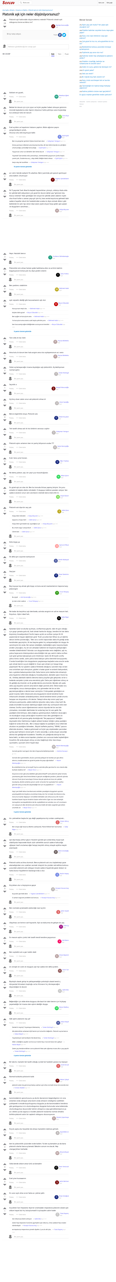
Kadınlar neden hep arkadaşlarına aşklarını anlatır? (96, 57)
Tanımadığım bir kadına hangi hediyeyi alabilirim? (95, 87)
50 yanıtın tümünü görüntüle (23, 167)
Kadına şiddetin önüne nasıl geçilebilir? (96, 91)
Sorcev (16, 3)
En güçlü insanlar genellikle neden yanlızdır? (96, 94)
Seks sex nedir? (87, 73)
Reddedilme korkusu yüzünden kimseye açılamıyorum (95, 48)
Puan (67, 54)
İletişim (82, 104)
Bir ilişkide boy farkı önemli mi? (93, 77)
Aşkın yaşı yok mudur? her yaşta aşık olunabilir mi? (94, 26)
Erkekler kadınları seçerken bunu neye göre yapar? (97, 31)
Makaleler (82, 102)
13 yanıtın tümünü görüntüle (22, 331)
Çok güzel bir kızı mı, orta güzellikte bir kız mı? (96, 42)
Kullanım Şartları (102, 102)
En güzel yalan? (88, 70)
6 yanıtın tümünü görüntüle (22, 1055)
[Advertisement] (35, 74)
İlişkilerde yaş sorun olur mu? (92, 52)
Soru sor (101, 2)
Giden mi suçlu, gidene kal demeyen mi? (97, 67)
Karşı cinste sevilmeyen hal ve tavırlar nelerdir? (95, 81)
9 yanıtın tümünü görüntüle (22, 812)
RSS (81, 106)
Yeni (59, 54)
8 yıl (57, 27)
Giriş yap (109, 2)
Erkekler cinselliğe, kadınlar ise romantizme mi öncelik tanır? (92, 62)
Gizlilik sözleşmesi (91, 102)
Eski (52, 54)
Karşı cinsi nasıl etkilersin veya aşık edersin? (94, 37)
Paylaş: (11, 96)
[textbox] (38, 46)
